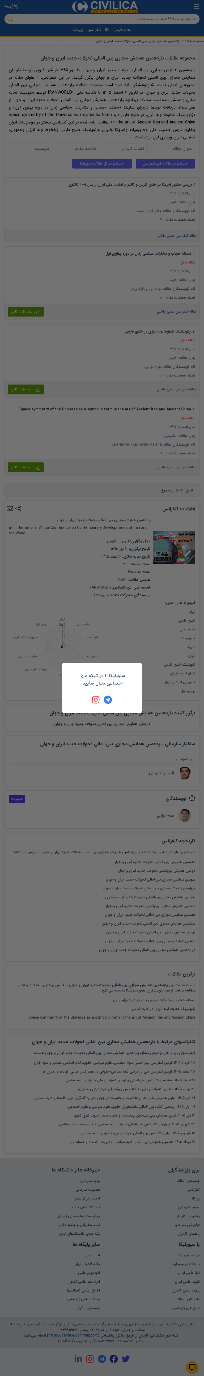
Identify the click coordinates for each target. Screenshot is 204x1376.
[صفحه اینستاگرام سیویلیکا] (96, 699)
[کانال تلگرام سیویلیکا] (108, 699)
